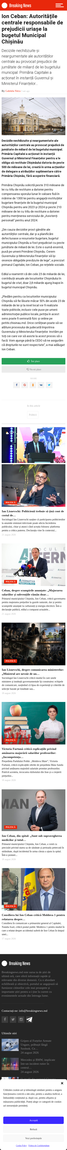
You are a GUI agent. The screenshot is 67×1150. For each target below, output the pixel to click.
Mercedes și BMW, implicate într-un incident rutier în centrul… (38, 1063)
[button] (62, 1083)
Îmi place (35, 361)
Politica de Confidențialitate (38, 1145)
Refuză (33, 1129)
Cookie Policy (21, 1145)
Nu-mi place (35, 369)
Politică (33, 414)
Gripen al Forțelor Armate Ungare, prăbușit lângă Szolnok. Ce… (36, 1044)
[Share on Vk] (41, 385)
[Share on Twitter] (49, 385)
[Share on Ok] (32, 385)
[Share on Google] (24, 385)
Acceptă (33, 1120)
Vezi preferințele (33, 1138)
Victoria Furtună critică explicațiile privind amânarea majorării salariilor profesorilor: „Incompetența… (29, 753)
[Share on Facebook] (16, 385)
